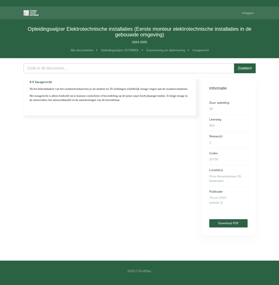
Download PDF (228, 223)
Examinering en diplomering (165, 50)
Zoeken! (245, 68)
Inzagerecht (200, 50)
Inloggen (248, 13)
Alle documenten (82, 50)
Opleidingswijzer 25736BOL (120, 50)
